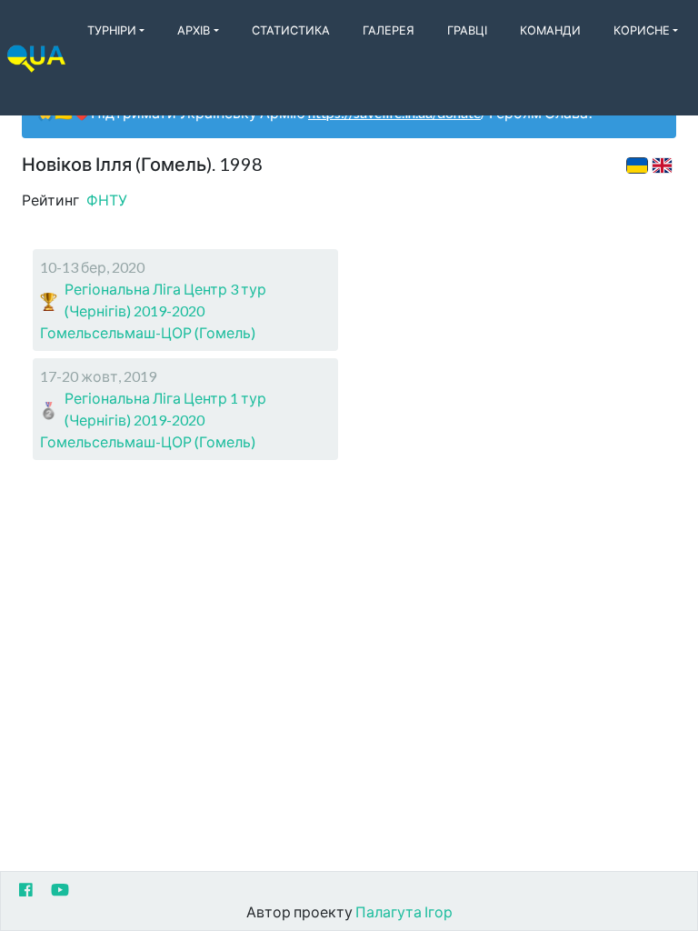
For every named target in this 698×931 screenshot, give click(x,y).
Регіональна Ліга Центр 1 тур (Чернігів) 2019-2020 (165, 408)
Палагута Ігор (404, 911)
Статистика (291, 30)
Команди (550, 30)
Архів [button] (193, 30)
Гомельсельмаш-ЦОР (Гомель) (147, 332)
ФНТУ (106, 199)
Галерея (388, 30)
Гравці (467, 30)
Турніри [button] (111, 30)
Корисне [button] (641, 30)
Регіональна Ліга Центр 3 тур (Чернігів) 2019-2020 (165, 299)
